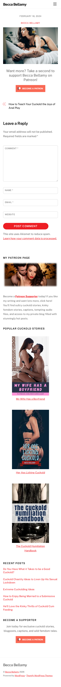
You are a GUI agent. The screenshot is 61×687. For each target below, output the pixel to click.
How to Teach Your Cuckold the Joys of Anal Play (32, 106)
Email (9, 202)
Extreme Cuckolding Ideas (18, 589)
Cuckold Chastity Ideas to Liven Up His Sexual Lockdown (30, 581)
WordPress (20, 675)
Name (9, 190)
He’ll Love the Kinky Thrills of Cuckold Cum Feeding (28, 608)
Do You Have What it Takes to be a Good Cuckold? (26, 571)
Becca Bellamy (30, 23)
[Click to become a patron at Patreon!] (30, 92)
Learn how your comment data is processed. (30, 238)
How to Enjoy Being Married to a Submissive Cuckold (29, 598)
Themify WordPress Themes (39, 675)
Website (10, 214)
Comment (11, 148)
